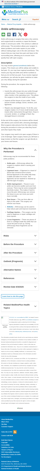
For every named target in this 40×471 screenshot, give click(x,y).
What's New (5, 422)
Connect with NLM (7, 435)
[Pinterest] (25, 34)
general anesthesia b (20, 65)
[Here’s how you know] (20, 2)
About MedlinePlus (7, 419)
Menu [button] (4, 19)
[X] (20, 34)
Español (36, 19)
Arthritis (10, 207)
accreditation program (31, 319)
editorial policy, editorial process (23, 331)
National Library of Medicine (14, 7)
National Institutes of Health (10, 468)
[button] (35, 150)
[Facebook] (14, 34)
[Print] (9, 34)
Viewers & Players (7, 450)
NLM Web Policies (7, 440)
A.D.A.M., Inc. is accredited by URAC (18, 317)
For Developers (6, 457)
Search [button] (15, 19)
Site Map (4, 424)
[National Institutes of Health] (3, 7)
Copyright (4, 442)
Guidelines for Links (7, 447)
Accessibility (5, 445)
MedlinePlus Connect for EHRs (11, 454)
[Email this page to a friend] (3, 34)
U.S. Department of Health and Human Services (16, 466)
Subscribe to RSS (6, 432)
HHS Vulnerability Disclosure (10, 452)
